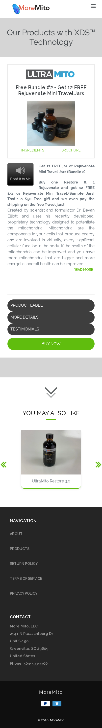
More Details (24, 317)
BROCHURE (71, 150)
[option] (51, 462)
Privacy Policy (23, 593)
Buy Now (51, 343)
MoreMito (51, 692)
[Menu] (93, 5)
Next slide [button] (95, 461)
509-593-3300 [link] (36, 663)
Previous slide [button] (2, 461)
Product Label (26, 305)
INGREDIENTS (32, 150)
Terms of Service (26, 579)
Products (19, 549)
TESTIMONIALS (24, 329)
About (16, 534)
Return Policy (24, 564)
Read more (83, 270)
